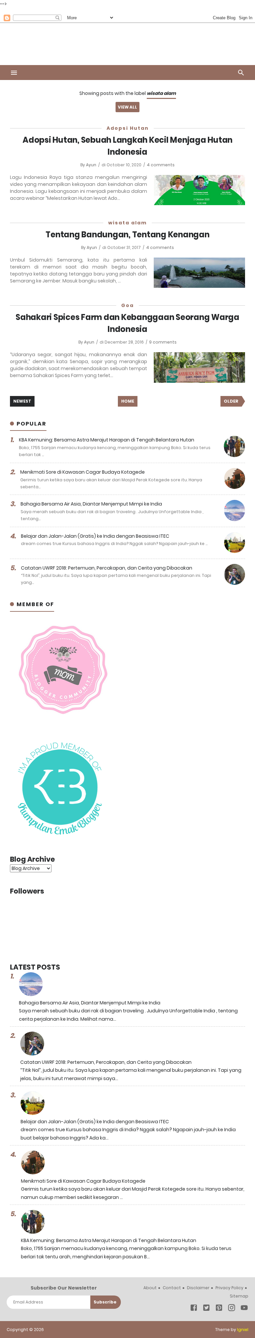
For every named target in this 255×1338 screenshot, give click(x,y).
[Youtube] (244, 1308)
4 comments (161, 165)
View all (127, 107)
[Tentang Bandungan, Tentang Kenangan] (199, 273)
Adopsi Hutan (128, 128)
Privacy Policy (229, 1288)
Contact (172, 1288)
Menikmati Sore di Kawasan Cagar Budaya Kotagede (82, 472)
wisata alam (127, 222)
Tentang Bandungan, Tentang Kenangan (127, 234)
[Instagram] (231, 1308)
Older (231, 401)
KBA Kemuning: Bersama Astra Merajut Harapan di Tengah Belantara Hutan (106, 439)
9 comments (163, 342)
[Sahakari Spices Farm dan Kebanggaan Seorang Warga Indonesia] (199, 367)
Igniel (242, 1329)
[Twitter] (206, 1308)
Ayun (91, 165)
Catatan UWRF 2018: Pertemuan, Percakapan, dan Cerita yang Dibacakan (106, 568)
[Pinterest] (219, 1308)
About (150, 1288)
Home (127, 401)
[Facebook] (194, 1308)
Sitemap (239, 1296)
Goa (127, 305)
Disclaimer (198, 1288)
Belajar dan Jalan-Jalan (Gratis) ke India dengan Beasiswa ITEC (95, 536)
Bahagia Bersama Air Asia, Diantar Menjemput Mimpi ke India (91, 504)
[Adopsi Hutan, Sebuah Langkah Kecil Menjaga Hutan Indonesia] (199, 190)
